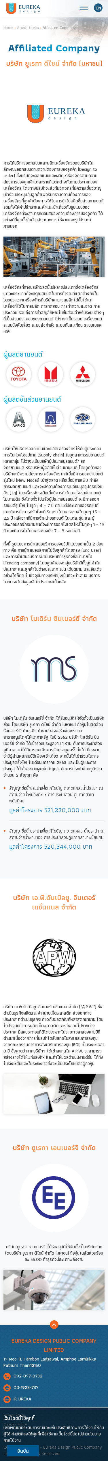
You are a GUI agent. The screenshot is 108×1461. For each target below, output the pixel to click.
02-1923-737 (25, 1387)
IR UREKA (21, 1399)
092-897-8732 (27, 1376)
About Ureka (28, 27)
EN (98, 7)
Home (8, 27)
